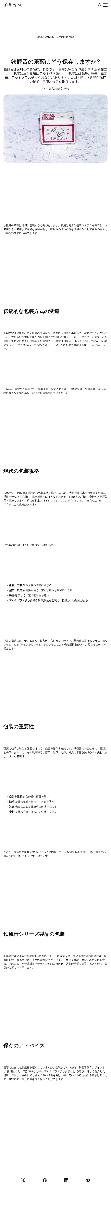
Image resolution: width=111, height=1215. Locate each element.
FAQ (66, 88)
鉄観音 (59, 88)
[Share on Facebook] (45, 1180)
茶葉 (51, 88)
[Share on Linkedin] (66, 1180)
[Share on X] (23, 1180)
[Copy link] (88, 1180)
